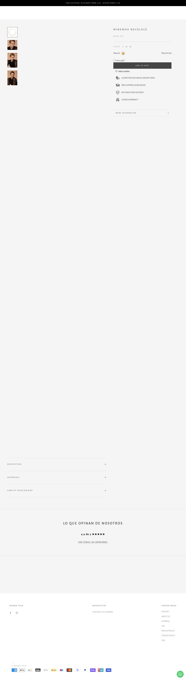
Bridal (50, 16)
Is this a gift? (120, 61)
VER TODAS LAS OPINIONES (93, 542)
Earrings (103, 10)
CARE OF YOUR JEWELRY (20, 490)
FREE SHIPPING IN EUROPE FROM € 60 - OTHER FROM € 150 (93, 3)
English (151, 13)
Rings (36, 16)
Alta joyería (67, 16)
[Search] (170, 12)
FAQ (163, 640)
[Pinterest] (130, 47)
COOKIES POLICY (168, 636)
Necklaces (121, 10)
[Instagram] (17, 612)
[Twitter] (126, 47)
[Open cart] (177, 13)
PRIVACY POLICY (168, 631)
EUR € (137, 13)
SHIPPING (165, 621)
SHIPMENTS (13, 477)
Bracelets (86, 10)
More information (126, 113)
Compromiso (66, 10)
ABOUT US (165, 616)
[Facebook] (123, 47)
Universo (86, 16)
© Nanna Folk (19, 666)
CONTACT (165, 612)
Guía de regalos (43, 10)
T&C (163, 626)
